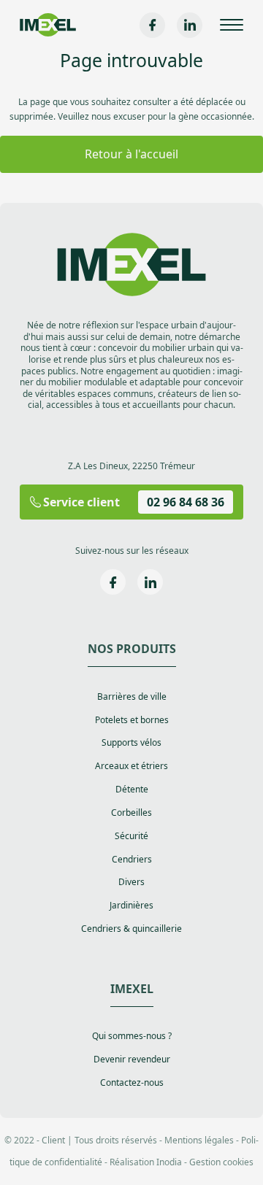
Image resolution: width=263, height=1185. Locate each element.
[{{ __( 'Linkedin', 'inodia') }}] (189, 25)
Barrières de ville (132, 697)
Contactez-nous (132, 1083)
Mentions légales (199, 1140)
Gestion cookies (221, 1162)
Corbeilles (131, 813)
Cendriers (132, 859)
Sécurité (131, 836)
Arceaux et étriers (131, 766)
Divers (131, 882)
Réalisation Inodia (146, 1162)
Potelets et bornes (132, 720)
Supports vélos (131, 743)
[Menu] (231, 25)
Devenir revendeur (132, 1059)
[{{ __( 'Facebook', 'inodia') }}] (152, 25)
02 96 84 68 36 (185, 502)
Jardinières (131, 905)
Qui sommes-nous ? (132, 1036)
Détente (131, 789)
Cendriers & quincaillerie (131, 929)
